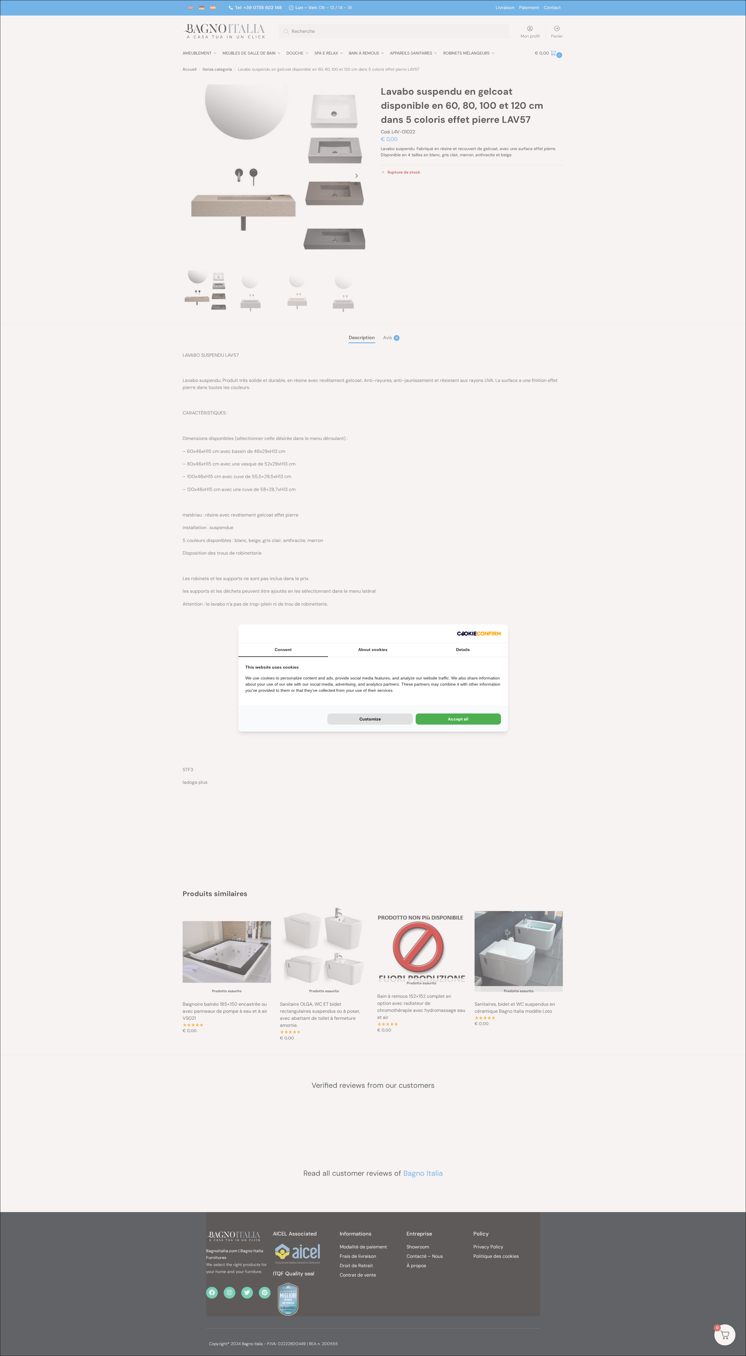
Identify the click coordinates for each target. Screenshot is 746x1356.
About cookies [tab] (373, 649)
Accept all (458, 719)
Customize (370, 719)
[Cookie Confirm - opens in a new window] (479, 633)
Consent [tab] (283, 649)
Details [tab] (463, 649)
